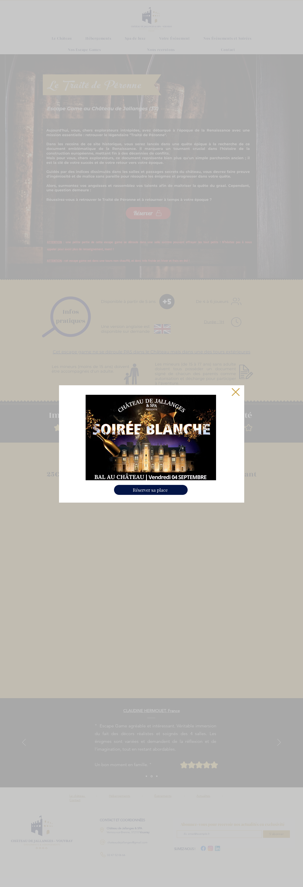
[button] (236, 392)
